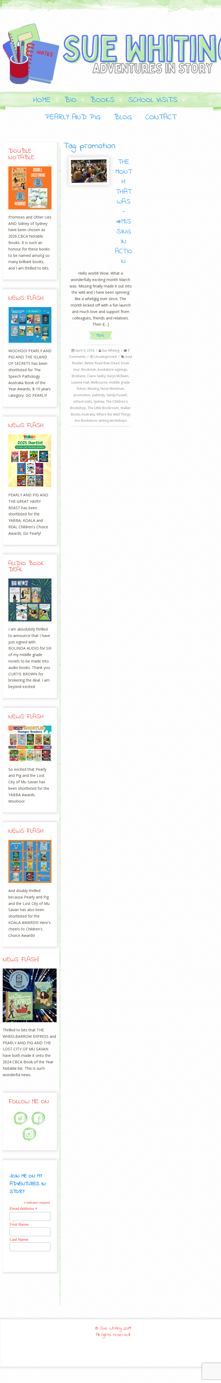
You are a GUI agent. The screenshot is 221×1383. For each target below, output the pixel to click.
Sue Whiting (110, 350)
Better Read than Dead (102, 363)
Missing (93, 388)
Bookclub (88, 369)
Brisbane (78, 376)
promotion (82, 395)
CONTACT (160, 117)
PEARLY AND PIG (72, 117)
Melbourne (99, 382)
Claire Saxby (96, 376)
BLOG (123, 117)
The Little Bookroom (103, 408)
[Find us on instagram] (30, 1134)
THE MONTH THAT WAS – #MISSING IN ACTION (123, 212)
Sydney (99, 401)
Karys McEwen (118, 376)
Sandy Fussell (116, 395)
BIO (70, 100)
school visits (82, 401)
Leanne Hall (80, 382)
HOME (42, 100)
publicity (98, 395)
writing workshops (113, 420)
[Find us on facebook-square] (39, 1118)
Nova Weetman (112, 388)
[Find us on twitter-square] (21, 1118)
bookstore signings (112, 369)
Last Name (19, 1239)
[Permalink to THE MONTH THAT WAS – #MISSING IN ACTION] (89, 171)
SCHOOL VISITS (152, 100)
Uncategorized (105, 356)
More (100, 335)
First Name (19, 1224)
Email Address (23, 1208)
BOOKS (102, 100)
